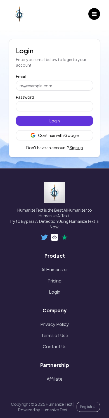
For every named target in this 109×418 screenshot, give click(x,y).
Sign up (76, 147)
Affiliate (55, 379)
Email (21, 76)
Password (25, 97)
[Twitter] (44, 237)
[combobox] (88, 407)
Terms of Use (54, 335)
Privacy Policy (54, 324)
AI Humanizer (54, 269)
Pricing (54, 281)
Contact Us (55, 346)
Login (54, 120)
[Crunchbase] (54, 237)
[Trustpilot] (64, 237)
